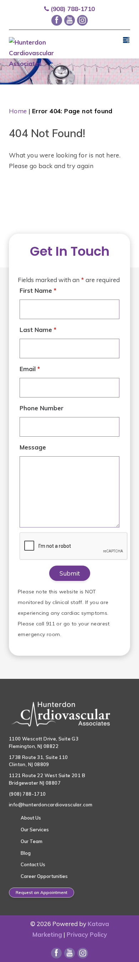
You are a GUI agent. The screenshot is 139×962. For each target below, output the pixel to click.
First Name (38, 290)
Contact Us (33, 864)
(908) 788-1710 (72, 8)
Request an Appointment (41, 892)
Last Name (38, 329)
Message (33, 447)
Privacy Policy (87, 934)
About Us (31, 818)
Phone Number (41, 408)
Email (30, 369)
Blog (26, 853)
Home (18, 111)
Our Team (31, 841)
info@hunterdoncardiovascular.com (51, 804)
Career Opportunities (44, 876)
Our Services (35, 829)
